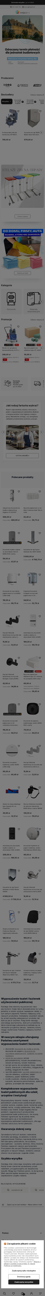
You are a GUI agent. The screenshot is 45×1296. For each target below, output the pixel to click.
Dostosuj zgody (23, 1277)
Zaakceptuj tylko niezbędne (24, 1271)
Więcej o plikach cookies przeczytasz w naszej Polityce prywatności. (22, 1264)
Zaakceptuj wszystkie (23, 1282)
